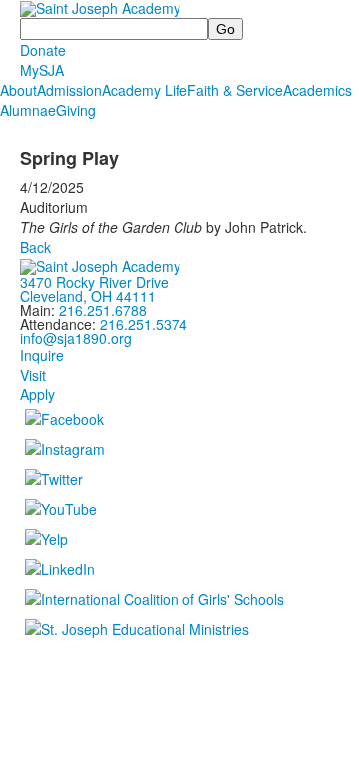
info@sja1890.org (76, 338)
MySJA (42, 70)
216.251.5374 (143, 324)
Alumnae (28, 110)
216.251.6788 (103, 310)
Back (35, 247)
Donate (43, 50)
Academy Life (144, 90)
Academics (317, 90)
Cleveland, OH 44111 (88, 296)
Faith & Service (235, 90)
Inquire (42, 355)
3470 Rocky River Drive (94, 282)
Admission (69, 90)
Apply (37, 394)
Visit (33, 375)
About (18, 90)
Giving (76, 110)
